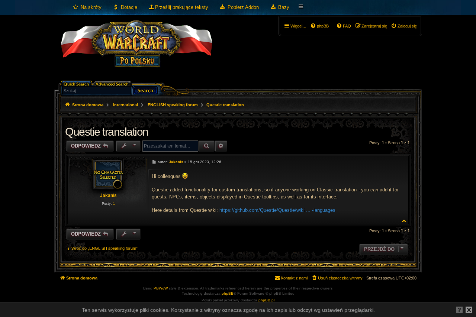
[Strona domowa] (136, 50)
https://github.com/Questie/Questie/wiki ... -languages (277, 210)
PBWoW (161, 288)
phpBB (228, 293)
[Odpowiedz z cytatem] (399, 161)
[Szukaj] (145, 90)
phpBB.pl (266, 300)
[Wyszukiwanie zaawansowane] (113, 83)
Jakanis (108, 195)
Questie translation (225, 105)
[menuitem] (87, 7)
